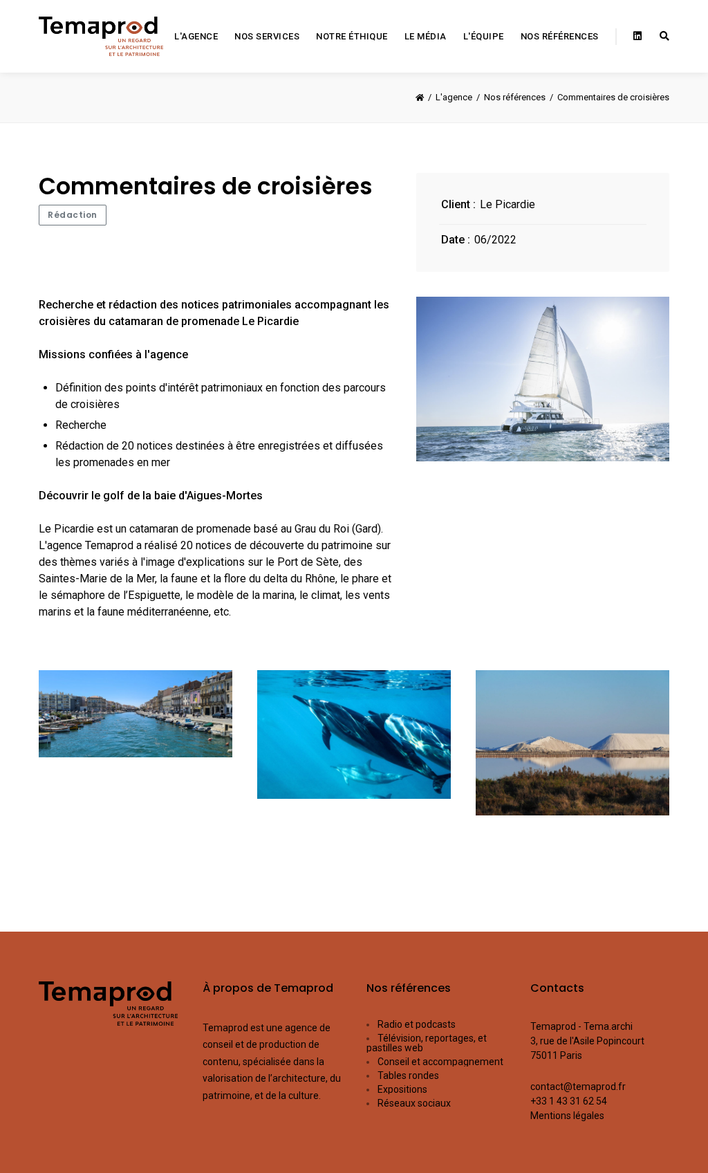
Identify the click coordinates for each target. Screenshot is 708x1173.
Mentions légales (567, 1115)
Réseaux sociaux (414, 1103)
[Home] (420, 97)
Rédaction (72, 215)
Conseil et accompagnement (440, 1061)
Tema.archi (608, 1026)
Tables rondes (408, 1075)
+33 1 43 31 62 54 (568, 1101)
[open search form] (664, 37)
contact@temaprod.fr (578, 1086)
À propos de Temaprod (268, 988)
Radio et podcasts (417, 1024)
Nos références (408, 988)
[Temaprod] (101, 36)
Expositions (402, 1089)
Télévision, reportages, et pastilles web (426, 1043)
